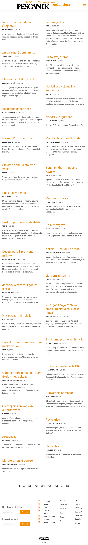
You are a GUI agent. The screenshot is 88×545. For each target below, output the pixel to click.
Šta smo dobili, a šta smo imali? (18, 167)
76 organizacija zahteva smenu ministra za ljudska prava (63, 308)
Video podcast (49, 523)
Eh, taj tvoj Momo (57, 57)
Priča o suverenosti (15, 192)
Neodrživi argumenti (59, 117)
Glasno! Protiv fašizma (17, 138)
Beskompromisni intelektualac (22, 222)
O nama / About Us (78, 513)
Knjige (77, 501)
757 (36, 486)
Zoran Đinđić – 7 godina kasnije (61, 169)
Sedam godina (55, 22)
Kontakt (78, 519)
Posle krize (53, 419)
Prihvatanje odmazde (60, 393)
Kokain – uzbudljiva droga (63, 249)
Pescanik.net (49, 501)
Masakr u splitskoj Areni (18, 79)
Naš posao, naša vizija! (17, 315)
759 (49, 486)
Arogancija (9, 436)
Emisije (63, 509)
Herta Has (52, 446)
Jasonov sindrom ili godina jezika (20, 287)
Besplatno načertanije (16, 109)
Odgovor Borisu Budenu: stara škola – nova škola (21, 374)
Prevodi (46, 507)
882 (67, 486)
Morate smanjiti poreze (17, 460)
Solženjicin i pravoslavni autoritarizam (17, 408)
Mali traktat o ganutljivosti (63, 138)
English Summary (10, 519)
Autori (46, 504)
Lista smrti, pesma (58, 275)
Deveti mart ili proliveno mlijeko (17, 253)
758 (43, 486)
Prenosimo (64, 517)
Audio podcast (49, 517)
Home (62, 501)
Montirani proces (57, 198)
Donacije (78, 523)
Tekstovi (63, 505)
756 (29, 486)
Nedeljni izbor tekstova (12, 507)
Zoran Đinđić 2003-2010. (18, 52)
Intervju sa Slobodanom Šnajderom (17, 24)
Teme (62, 521)
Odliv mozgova (55, 225)
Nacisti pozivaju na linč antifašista (61, 88)
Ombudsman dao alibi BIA (63, 366)
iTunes (46, 520)
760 (56, 486)
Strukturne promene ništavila (65, 339)
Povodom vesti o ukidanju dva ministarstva (22, 344)
